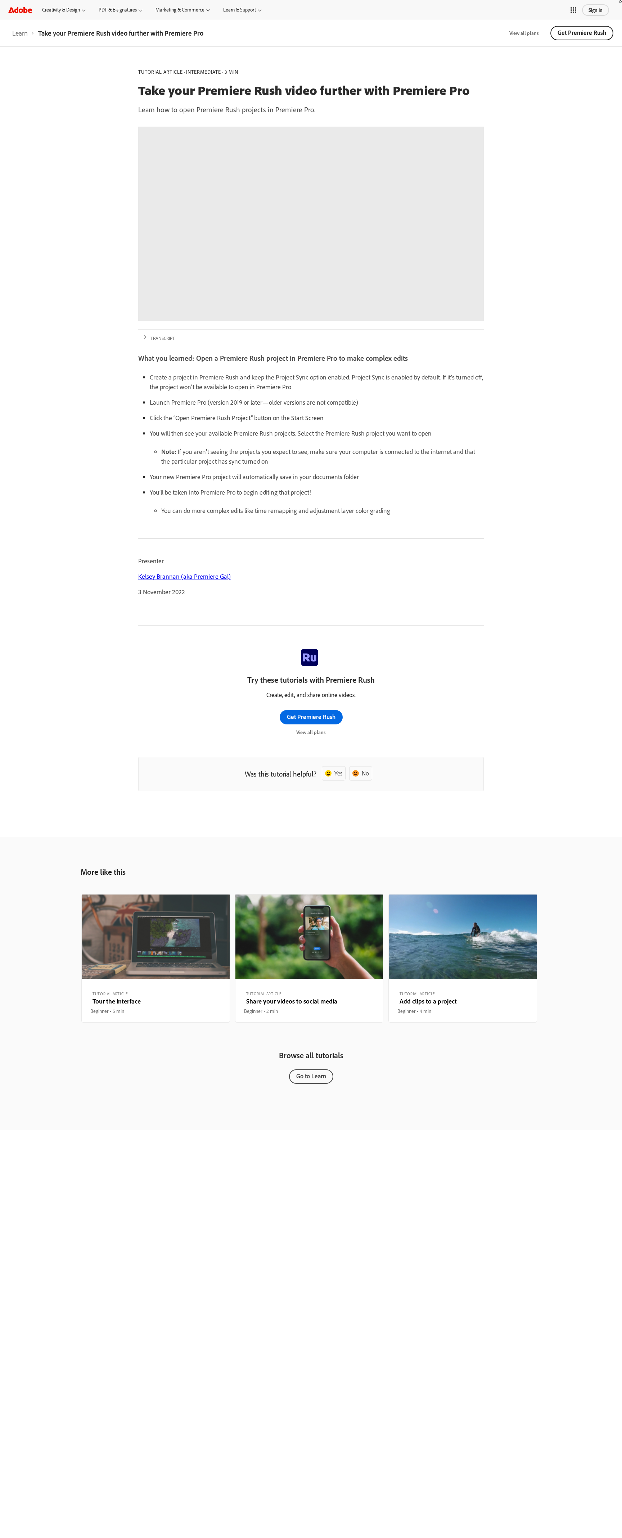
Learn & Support (239, 9)
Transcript (162, 338)
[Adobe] (20, 10)
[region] (155, 958)
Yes (338, 773)
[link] (20, 33)
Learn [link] (20, 33)
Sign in (596, 10)
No (365, 773)
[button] (573, 10)
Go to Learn (311, 1076)
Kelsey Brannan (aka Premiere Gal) (184, 576)
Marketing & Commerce (180, 9)
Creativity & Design (61, 9)
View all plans (524, 33)
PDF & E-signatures (118, 9)
